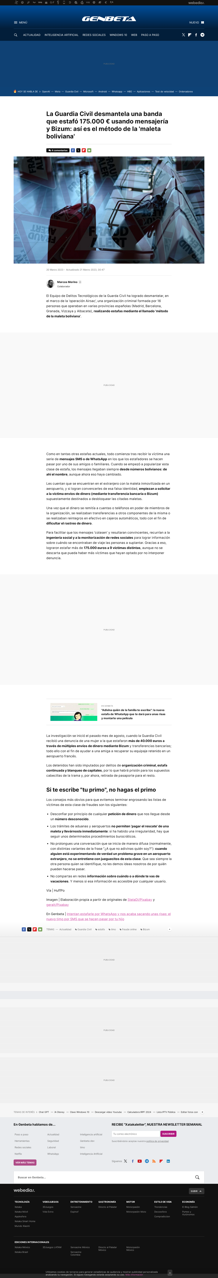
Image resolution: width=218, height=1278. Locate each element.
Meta (57, 91)
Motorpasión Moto (136, 1211)
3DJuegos (48, 1207)
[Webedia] (24, 1190)
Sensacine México (80, 1247)
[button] (69, 282)
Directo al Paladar (107, 1207)
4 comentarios (59, 150)
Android (102, 91)
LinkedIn (168, 1160)
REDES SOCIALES (94, 35)
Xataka (18, 1207)
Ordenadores (186, 91)
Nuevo (194, 22)
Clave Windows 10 (80, 1112)
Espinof (75, 1211)
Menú (23, 22)
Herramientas (22, 1140)
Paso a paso (21, 1134)
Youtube (139, 1160)
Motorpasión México (133, 1248)
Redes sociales (23, 1147)
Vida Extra (48, 1211)
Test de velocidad (164, 91)
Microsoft (88, 91)
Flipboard (190, 35)
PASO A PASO (150, 35)
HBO (129, 91)
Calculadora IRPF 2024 (139, 1112)
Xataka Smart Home (25, 1221)
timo (113, 929)
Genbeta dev (87, 1140)
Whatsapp (117, 91)
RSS (154, 1160)
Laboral (51, 1147)
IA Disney (59, 1112)
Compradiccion (162, 1216)
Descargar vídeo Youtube (108, 1112)
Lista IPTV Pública (166, 1112)
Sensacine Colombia (76, 1253)
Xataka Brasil (21, 1252)
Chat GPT (44, 1112)
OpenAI (46, 91)
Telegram (202, 35)
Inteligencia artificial (91, 1134)
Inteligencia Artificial (91, 1153)
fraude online (129, 929)
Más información (134, 1274)
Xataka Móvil (21, 1211)
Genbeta (109, 19)
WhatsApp (53, 1153)
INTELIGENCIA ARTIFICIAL (62, 35)
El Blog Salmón (190, 1207)
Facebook (196, 35)
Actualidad (65, 929)
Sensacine (76, 1207)
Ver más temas (25, 1162)
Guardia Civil (71, 91)
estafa (101, 929)
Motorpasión (133, 1207)
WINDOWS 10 (118, 35)
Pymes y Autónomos (188, 1213)
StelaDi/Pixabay (140, 900)
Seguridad (53, 1140)
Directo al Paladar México (107, 1248)
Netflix (18, 1153)
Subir (194, 1191)
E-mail (89, 150)
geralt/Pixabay (57, 905)
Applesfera (20, 1216)
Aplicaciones (143, 91)
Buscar (197, 1177)
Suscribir (168, 1133)
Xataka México (22, 1247)
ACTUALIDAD (32, 35)
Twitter (183, 35)
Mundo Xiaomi (22, 1226)
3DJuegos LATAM (52, 1247)
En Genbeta (107, 706)
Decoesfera (160, 1211)
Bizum (146, 929)
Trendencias (160, 1207)
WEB (134, 35)
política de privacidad (157, 1141)
